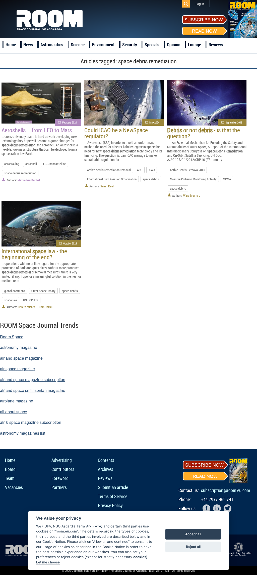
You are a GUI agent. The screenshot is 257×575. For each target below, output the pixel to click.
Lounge (194, 45)
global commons (14, 291)
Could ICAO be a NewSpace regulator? (116, 133)
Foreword (60, 478)
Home (11, 45)
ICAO (152, 170)
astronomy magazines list (22, 433)
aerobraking (11, 163)
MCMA (227, 179)
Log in (200, 4)
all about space (13, 412)
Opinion (173, 45)
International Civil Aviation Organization (112, 179)
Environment (103, 45)
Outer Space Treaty (43, 291)
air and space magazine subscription (32, 379)
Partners (59, 487)
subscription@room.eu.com (225, 490)
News (28, 45)
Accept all (193, 534)
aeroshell (31, 163)
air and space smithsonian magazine (32, 390)
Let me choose (48, 562)
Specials (152, 45)
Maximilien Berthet (29, 180)
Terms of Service (112, 496)
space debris (151, 179)
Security (129, 45)
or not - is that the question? (203, 133)
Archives (105, 469)
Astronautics (51, 45)
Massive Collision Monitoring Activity (193, 179)
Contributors (62, 469)
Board (10, 469)
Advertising (61, 460)
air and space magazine (21, 358)
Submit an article (113, 487)
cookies (139, 557)
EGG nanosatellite (54, 163)
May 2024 (154, 122)
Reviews (216, 45)
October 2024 (70, 243)
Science (78, 45)
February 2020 (69, 122)
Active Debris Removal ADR (187, 170)
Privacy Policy (110, 505)
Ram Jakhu (45, 307)
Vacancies (14, 487)
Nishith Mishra (26, 307)
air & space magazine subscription (30, 422)
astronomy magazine (18, 347)
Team (9, 478)
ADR (139, 170)
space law (10, 300)
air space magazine (17, 369)
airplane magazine (16, 401)
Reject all (193, 547)
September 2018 (233, 122)
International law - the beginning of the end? (34, 254)
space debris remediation (20, 173)
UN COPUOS (30, 300)
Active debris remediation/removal (109, 170)
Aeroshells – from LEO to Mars (37, 130)
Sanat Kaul (107, 186)
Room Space (11, 337)
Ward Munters (191, 195)
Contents (106, 460)
